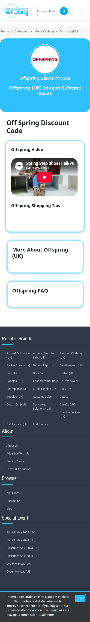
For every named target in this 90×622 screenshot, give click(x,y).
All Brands (13, 493)
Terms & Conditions (19, 469)
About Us (12, 446)
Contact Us (13, 501)
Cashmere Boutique (46, 381)
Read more (46, 615)
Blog (9, 509)
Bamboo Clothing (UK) (71, 355)
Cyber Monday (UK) (18, 564)
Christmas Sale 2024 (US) (22, 556)
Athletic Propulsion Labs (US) (45, 355)
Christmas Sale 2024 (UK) (22, 548)
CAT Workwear (69, 381)
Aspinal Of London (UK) (18, 355)
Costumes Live (42, 397)
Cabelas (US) (14, 381)
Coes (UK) (66, 389)
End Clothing (41, 424)
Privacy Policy (15, 461)
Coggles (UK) (14, 397)
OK (80, 598)
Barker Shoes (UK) (18, 365)
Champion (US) (16, 389)
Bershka (11, 373)
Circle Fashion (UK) (45, 389)
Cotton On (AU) (16, 404)
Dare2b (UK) (67, 404)
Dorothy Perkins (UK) (70, 414)
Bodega (38, 373)
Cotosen (65, 397)
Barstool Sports (43, 365)
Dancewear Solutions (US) (42, 406)
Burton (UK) (67, 373)
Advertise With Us (17, 453)
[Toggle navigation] (82, 11)
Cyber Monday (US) (18, 571)
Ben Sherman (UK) (71, 365)
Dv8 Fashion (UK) (17, 424)
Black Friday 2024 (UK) (20, 532)
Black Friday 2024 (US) (20, 540)
